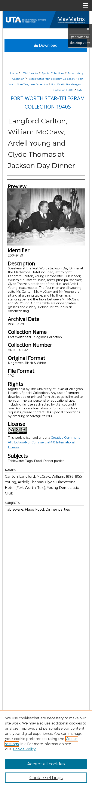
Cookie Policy (24, 749)
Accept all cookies (46, 763)
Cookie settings (46, 777)
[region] (46, 749)
